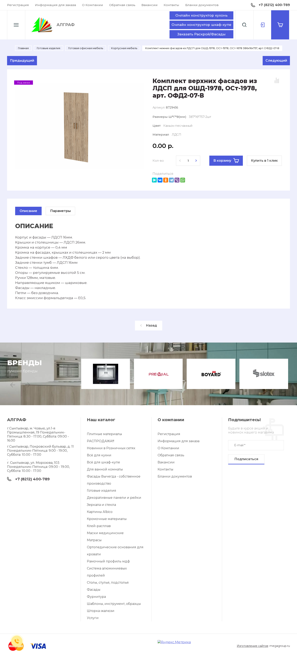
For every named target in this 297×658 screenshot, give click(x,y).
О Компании (92, 5)
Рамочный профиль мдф (108, 561)
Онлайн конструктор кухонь (201, 15)
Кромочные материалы (107, 519)
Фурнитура (96, 597)
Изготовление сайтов (252, 646)
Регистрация (18, 5)
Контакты (171, 5)
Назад (151, 325)
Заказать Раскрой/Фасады (201, 34)
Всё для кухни (99, 455)
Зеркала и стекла (101, 505)
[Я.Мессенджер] (154, 180)
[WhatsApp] (182, 180)
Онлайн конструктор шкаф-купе (201, 25)
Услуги (93, 618)
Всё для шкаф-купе (103, 462)
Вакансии (149, 5)
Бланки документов (202, 5)
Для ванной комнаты (105, 469)
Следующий (276, 60)
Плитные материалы (104, 434)
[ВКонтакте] (160, 180)
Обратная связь (122, 5)
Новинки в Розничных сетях (111, 448)
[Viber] (177, 180)
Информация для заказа (55, 5)
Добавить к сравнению (277, 80)
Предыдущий (22, 60)
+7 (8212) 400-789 (274, 5)
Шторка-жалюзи (100, 611)
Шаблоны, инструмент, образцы (114, 604)
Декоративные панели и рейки (114, 498)
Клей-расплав (99, 526)
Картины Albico (100, 512)
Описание (28, 211)
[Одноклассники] (165, 180)
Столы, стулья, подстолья (108, 582)
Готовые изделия (101, 490)
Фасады (93, 590)
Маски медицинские (105, 533)
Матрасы (94, 540)
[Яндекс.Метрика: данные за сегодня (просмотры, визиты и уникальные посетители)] (174, 642)
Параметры (60, 211)
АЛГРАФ (66, 24)
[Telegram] (171, 180)
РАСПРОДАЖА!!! (100, 441)
